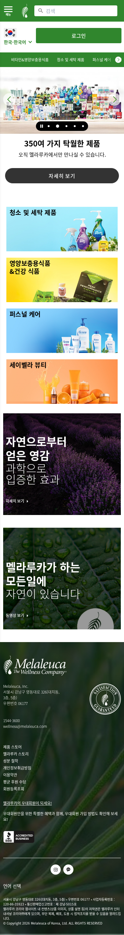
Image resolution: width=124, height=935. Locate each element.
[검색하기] (41, 11)
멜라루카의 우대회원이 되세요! (27, 803)
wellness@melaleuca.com (25, 726)
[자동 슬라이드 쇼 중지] (41, 126)
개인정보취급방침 (17, 768)
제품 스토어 (12, 747)
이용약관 (10, 775)
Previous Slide (9, 99)
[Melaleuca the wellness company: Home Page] (25, 11)
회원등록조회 (13, 789)
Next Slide (114, 99)
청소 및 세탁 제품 (70, 60)
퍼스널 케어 (102, 60)
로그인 (79, 35)
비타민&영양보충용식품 (30, 60)
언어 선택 (12, 886)
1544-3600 (11, 720)
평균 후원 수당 (14, 782)
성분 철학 (10, 761)
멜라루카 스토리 (16, 754)
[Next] (118, 60)
